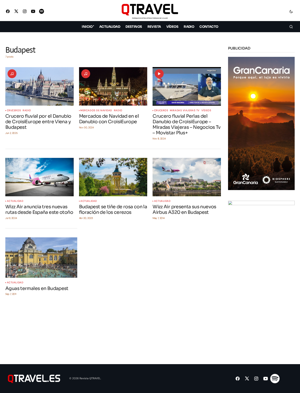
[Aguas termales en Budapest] (41, 257)
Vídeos (206, 110)
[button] (291, 11)
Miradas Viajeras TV (185, 110)
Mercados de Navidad (96, 110)
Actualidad (15, 201)
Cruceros (14, 110)
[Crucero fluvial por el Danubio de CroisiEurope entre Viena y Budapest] (39, 86)
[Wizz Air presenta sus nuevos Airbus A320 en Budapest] (187, 177)
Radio (27, 110)
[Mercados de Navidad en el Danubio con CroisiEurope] (113, 86)
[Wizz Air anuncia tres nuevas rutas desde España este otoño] (39, 177)
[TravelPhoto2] (261, 267)
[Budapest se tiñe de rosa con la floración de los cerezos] (113, 177)
